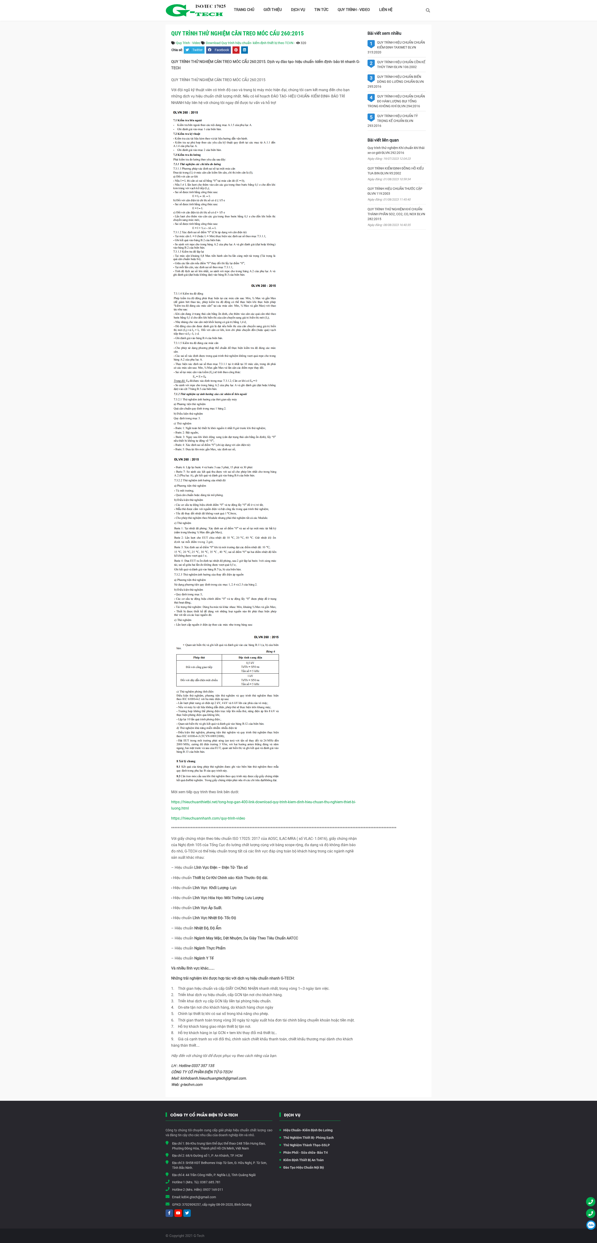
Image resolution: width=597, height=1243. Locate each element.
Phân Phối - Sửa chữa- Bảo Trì (305, 1152)
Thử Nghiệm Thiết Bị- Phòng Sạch (308, 1137)
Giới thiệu (273, 9)
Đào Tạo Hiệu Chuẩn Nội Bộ (303, 1167)
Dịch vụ (298, 9)
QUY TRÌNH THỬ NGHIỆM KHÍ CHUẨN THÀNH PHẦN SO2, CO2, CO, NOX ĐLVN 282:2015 (396, 214)
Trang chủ (244, 9)
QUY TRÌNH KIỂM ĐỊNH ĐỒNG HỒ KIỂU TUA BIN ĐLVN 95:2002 (396, 170)
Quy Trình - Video (354, 9)
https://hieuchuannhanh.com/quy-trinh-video (208, 818)
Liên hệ (385, 9)
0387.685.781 (210, 1182)
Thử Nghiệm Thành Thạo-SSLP (306, 1145)
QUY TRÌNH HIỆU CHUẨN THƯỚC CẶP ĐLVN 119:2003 (395, 191)
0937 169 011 (213, 1189)
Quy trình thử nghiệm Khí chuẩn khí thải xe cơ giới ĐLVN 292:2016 (396, 150)
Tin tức (321, 9)
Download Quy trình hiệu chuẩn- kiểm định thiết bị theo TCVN (249, 43)
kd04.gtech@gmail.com (198, 1197)
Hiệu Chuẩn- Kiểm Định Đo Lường (308, 1130)
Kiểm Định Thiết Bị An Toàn (303, 1160)
